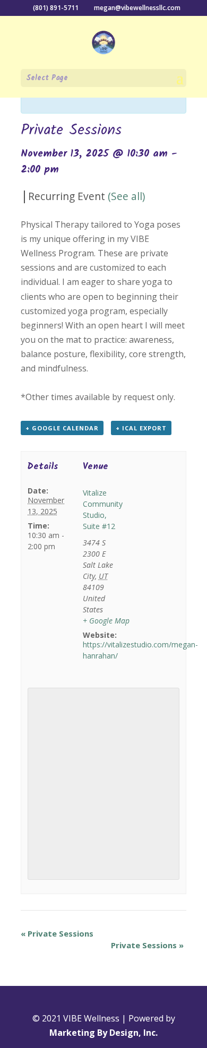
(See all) (126, 196)
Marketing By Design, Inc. (103, 1032)
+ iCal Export (141, 428)
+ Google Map (106, 621)
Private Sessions (57, 933)
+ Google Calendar (62, 428)
